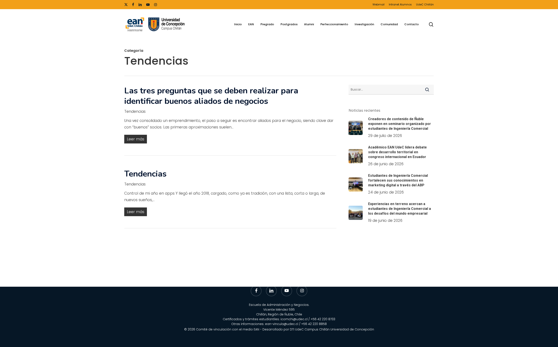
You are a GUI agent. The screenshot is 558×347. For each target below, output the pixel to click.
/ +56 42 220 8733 (321, 319)
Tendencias (135, 111)
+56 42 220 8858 (314, 324)
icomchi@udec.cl (294, 319)
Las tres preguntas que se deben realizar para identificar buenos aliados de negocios (211, 96)
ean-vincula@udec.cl (281, 324)
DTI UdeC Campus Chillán (310, 329)
